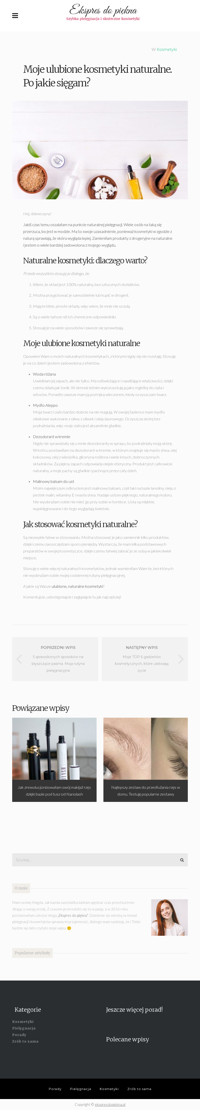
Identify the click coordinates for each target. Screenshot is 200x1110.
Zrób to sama (25, 1041)
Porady (19, 1035)
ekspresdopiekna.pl (110, 1104)
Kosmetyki (167, 49)
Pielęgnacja (24, 1028)
